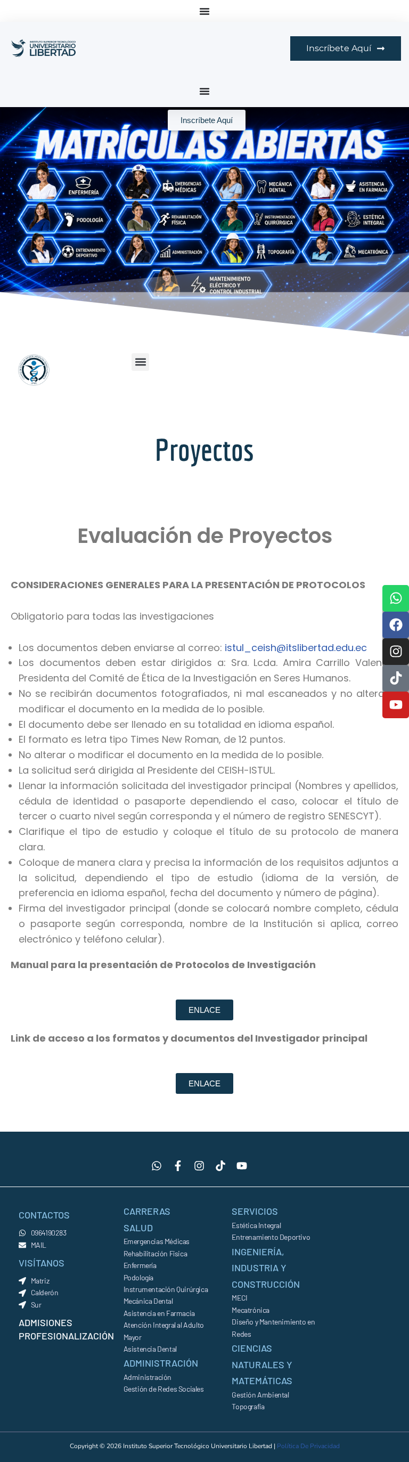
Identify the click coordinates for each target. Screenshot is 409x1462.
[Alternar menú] (204, 11)
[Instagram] (395, 651)
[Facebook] (395, 625)
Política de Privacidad (308, 1446)
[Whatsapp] (395, 598)
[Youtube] (395, 705)
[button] (140, 362)
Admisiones (45, 1322)
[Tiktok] (395, 678)
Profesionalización (66, 1336)
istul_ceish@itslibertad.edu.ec (296, 647)
